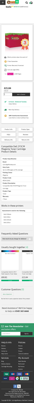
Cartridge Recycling (6, 366)
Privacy (20, 351)
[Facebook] (15, 386)
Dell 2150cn (7, 217)
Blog (2, 361)
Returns (3, 346)
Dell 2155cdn (7, 220)
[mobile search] (27, 3)
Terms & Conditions (23, 353)
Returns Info (25, 140)
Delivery (3, 348)
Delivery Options (5, 364)
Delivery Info (8, 140)
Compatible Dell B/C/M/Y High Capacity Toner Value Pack (9, 273)
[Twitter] (19, 386)
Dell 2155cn (7, 222)
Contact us (4, 351)
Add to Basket (21, 94)
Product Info (8, 129)
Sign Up (26, 333)
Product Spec (25, 129)
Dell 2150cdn (7, 214)
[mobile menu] (3, 2)
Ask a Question (7, 294)
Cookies (20, 348)
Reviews (25, 134)
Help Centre (4, 353)
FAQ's (8, 134)
